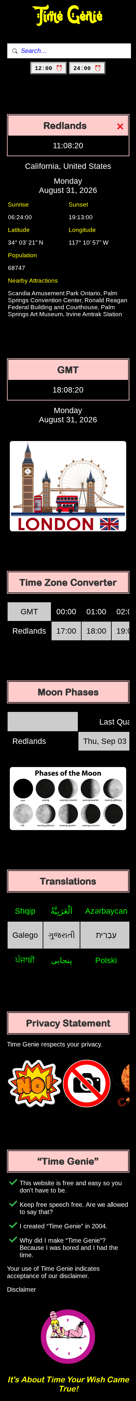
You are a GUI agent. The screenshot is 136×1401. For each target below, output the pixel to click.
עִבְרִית (106, 935)
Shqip (25, 910)
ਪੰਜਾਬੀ (25, 960)
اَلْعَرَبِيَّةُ (61, 910)
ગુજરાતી (61, 935)
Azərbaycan (106, 910)
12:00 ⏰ (49, 68)
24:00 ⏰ (87, 68)
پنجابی (61, 960)
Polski (106, 960)
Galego (25, 935)
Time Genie (68, 16)
